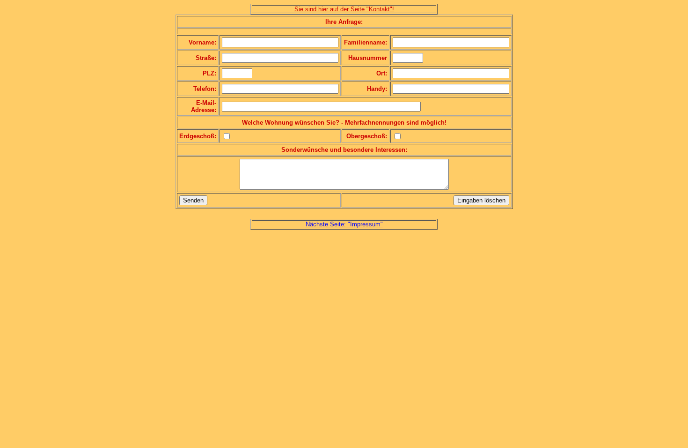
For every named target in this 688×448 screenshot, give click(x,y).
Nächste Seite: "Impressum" (344, 224)
